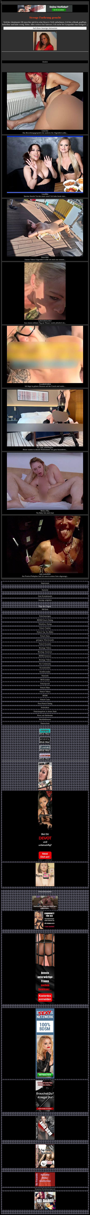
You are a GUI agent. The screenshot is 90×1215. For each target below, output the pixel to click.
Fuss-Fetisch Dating (45, 703)
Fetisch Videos (45, 692)
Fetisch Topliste (45, 628)
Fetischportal (45, 684)
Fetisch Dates (45, 636)
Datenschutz (45, 723)
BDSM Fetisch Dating (45, 620)
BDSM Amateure (45, 656)
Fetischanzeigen (45, 616)
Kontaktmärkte (45, 668)
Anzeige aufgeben (45, 600)
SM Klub (45, 609)
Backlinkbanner (45, 719)
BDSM (45, 695)
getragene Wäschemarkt (45, 640)
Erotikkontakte (45, 672)
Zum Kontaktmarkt (45, 596)
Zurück (45, 62)
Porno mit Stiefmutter (45, 715)
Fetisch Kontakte (45, 644)
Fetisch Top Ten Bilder (45, 632)
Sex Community (45, 664)
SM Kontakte (45, 680)
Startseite (45, 590)
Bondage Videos (45, 648)
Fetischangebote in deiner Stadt (45, 711)
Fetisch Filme (45, 688)
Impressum (45, 583)
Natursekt (45, 676)
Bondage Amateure (45, 652)
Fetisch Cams (45, 699)
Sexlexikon (45, 707)
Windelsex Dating (45, 624)
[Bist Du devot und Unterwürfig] (45, 826)
